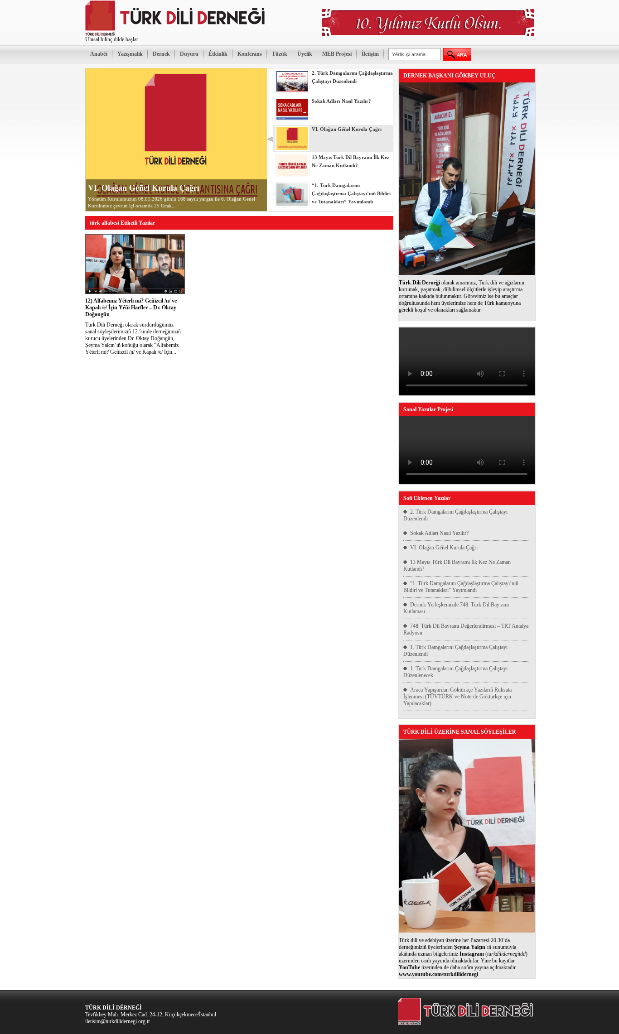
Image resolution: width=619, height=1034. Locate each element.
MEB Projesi (337, 54)
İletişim (370, 54)
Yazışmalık (130, 54)
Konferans (249, 54)
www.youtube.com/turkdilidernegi (438, 974)
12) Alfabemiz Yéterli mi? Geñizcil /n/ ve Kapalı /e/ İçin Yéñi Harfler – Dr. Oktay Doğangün (131, 307)
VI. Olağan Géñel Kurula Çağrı (143, 187)
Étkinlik (217, 54)
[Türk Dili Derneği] (175, 34)
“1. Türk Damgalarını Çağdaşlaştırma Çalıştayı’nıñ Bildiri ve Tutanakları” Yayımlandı (460, 586)
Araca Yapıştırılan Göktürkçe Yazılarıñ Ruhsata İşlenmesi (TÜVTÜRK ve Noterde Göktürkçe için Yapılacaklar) (457, 697)
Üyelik (304, 54)
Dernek (161, 54)
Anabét (98, 54)
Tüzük (279, 54)
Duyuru (189, 54)
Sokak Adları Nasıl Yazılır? (439, 533)
